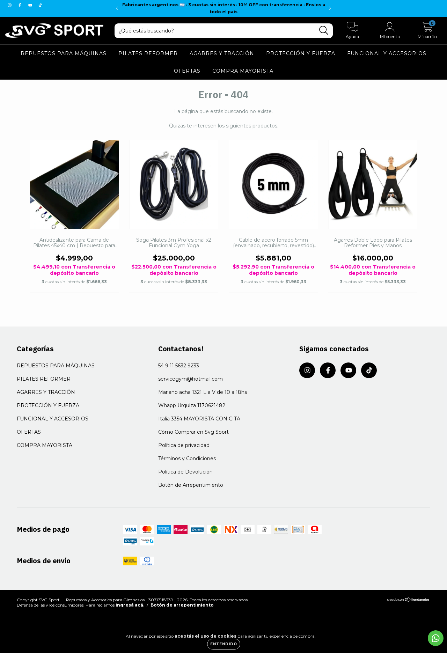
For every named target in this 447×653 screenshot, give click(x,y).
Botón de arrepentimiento (182, 605)
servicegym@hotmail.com (190, 379)
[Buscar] (324, 30)
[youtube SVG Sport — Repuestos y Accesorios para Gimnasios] (31, 5)
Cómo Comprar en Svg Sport (193, 432)
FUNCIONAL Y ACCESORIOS (386, 53)
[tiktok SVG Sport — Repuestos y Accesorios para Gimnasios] (40, 5)
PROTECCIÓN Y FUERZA (300, 53)
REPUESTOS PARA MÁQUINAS (64, 53)
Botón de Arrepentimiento (190, 485)
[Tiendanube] (408, 600)
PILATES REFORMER (148, 53)
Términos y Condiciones (187, 458)
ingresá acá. (130, 605)
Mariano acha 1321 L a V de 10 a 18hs (202, 392)
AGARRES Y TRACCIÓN (222, 53)
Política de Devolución (185, 472)
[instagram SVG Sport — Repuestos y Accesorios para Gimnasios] (10, 5)
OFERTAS (187, 71)
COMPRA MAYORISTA (242, 71)
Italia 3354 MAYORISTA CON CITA (199, 419)
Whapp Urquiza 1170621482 (191, 405)
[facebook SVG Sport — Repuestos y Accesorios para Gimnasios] (20, 5)
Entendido (223, 644)
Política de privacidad (184, 445)
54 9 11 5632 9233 (178, 365)
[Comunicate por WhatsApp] (436, 638)
